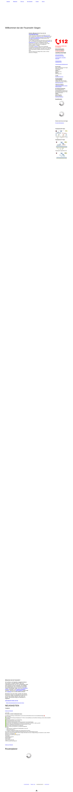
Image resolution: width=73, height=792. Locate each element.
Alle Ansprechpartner (59, 54)
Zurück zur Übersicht (9, 710)
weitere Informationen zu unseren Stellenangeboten (61, 86)
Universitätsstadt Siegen (33, 34)
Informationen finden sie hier (11, 700)
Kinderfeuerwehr (32, 42)
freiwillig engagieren (20, 689)
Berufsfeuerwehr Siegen (59, 55)
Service (43, 1)
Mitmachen (15, 1)
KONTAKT (47, 784)
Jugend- (48, 41)
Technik (37, 1)
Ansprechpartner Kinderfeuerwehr (61, 64)
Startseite (8, 1)
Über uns (22, 1)
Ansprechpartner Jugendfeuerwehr (58, 61)
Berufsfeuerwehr (47, 36)
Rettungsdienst (19, 690)
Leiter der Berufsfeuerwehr (35, 38)
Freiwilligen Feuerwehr (39, 37)
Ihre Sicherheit (29, 1)
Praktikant (9, 691)
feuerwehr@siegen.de (59, 76)
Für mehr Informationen (59, 51)
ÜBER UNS (33, 784)
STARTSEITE (26, 784)
